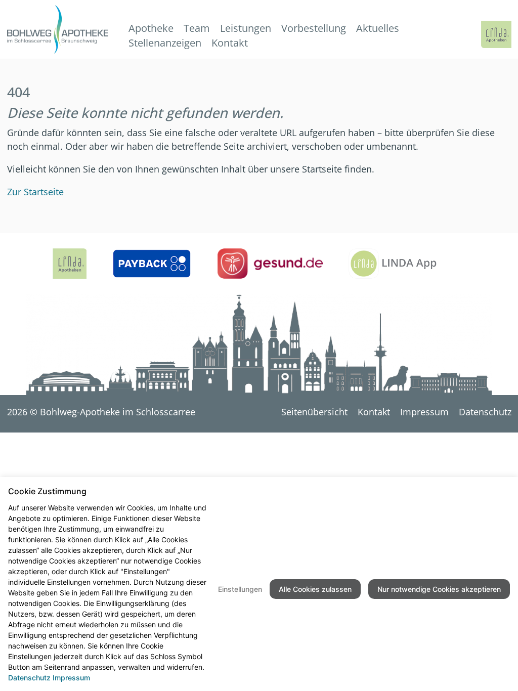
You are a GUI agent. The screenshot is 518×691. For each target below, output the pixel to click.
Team (197, 28)
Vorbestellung (313, 28)
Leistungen (245, 28)
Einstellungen (240, 589)
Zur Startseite (35, 192)
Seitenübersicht (314, 412)
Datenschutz (485, 412)
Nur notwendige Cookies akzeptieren (439, 589)
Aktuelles (377, 28)
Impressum (424, 412)
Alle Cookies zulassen (315, 589)
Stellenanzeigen (164, 43)
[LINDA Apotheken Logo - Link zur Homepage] (70, 263)
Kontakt (229, 43)
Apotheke (151, 28)
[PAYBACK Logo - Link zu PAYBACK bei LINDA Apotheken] (152, 263)
